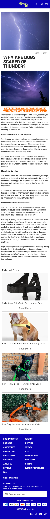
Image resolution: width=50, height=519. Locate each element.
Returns (28, 439)
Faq (5, 472)
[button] (3, 4)
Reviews (7, 468)
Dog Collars (9, 451)
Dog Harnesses (10, 439)
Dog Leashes (9, 456)
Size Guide (8, 460)
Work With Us (31, 456)
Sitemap (28, 464)
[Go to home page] (23, 4)
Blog (27, 451)
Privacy (28, 447)
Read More (25, 308)
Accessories (9, 447)
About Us (7, 464)
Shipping (29, 443)
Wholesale (30, 460)
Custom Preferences (34, 468)
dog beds (42, 235)
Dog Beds (7, 443)
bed (23, 232)
